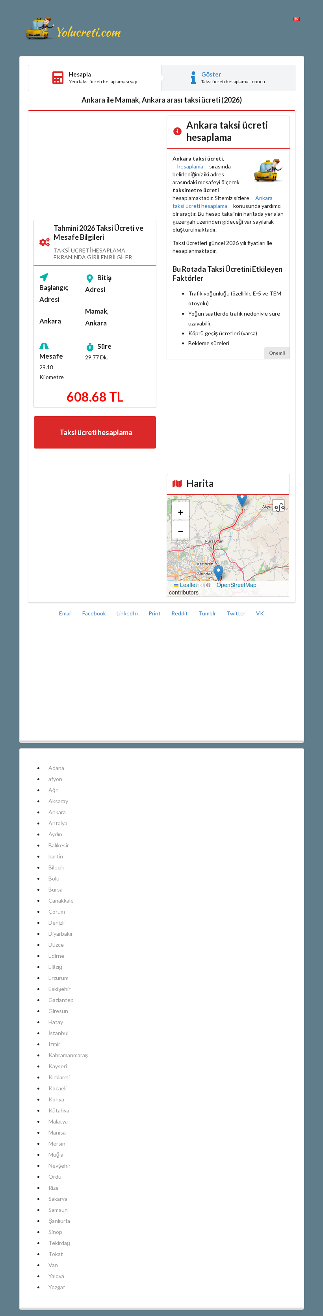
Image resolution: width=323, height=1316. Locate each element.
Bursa (55, 889)
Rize (53, 1187)
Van (53, 1265)
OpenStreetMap (236, 585)
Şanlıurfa (59, 1220)
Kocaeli (57, 1088)
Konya (56, 1099)
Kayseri (57, 1066)
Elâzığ (55, 966)
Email (66, 613)
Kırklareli (59, 1077)
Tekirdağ (59, 1242)
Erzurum (58, 977)
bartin (55, 856)
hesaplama (190, 166)
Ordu (54, 1176)
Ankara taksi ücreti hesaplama (223, 201)
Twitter (236, 613)
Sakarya (57, 1198)
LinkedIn (128, 613)
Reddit (180, 613)
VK (260, 613)
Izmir (54, 1044)
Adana (56, 768)
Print (155, 613)
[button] (242, 499)
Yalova (56, 1276)
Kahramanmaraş (68, 1055)
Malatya (58, 1121)
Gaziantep (61, 999)
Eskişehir (59, 988)
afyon (55, 779)
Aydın (55, 834)
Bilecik (56, 867)
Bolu (53, 878)
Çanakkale (61, 900)
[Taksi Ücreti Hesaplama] (72, 28)
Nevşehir (59, 1165)
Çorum (56, 911)
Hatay (55, 1022)
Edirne (56, 955)
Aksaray (58, 801)
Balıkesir (58, 845)
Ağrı (53, 790)
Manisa (57, 1132)
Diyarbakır (60, 933)
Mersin (56, 1143)
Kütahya (58, 1110)
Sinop (55, 1231)
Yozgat (56, 1287)
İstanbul (58, 1033)
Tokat (55, 1254)
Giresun (58, 1011)
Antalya (57, 823)
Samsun (58, 1209)
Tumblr (208, 613)
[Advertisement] (95, 165)
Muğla (55, 1154)
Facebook (94, 613)
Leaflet (187, 585)
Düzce (56, 944)
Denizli (56, 922)
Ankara (57, 812)
